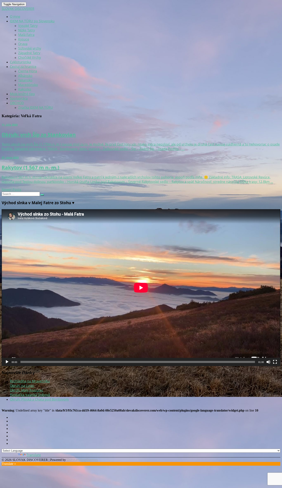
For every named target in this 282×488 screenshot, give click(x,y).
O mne (15, 16)
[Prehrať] (7, 362)
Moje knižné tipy (22, 94)
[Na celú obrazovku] (275, 362)
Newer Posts (11, 189)
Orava (22, 44)
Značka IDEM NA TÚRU (35, 107)
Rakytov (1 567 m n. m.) (30, 167)
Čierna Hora (27, 71)
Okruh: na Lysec (22, 385)
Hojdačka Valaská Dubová (30, 395)
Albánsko (25, 75)
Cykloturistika (20, 62)
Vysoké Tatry (28, 25)
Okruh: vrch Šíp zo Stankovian (39, 134)
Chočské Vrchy (29, 57)
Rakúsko (24, 89)
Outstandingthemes (82, 459)
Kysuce (23, 39)
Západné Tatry (29, 53)
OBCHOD (17, 103)
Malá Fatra (26, 34)
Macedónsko (28, 84)
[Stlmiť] (268, 362)
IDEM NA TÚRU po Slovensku (32, 21)
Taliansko (25, 80)
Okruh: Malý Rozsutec (26, 390)
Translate (33, 455)
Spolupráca (19, 98)
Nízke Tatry (26, 30)
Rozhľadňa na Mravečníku (30, 381)
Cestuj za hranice (23, 66)
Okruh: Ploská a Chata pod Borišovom (39, 399)
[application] (141, 287)
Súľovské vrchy (29, 48)
